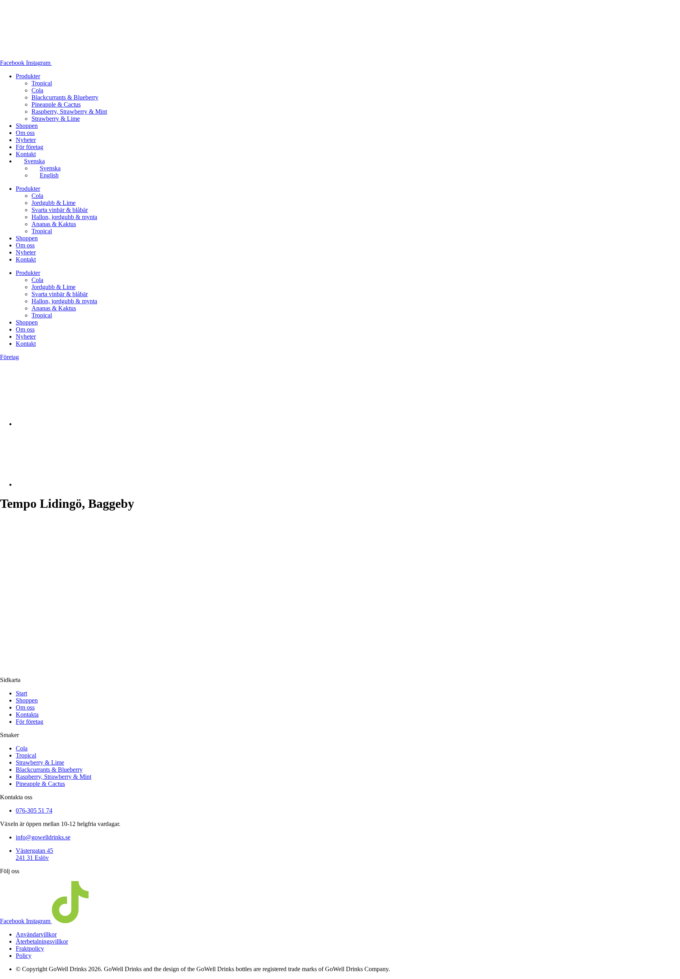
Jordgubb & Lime (53, 202)
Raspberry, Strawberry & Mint (69, 111)
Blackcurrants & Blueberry (64, 97)
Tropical (41, 83)
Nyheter (26, 139)
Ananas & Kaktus (53, 224)
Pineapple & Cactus (56, 104)
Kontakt (26, 154)
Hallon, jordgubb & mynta (64, 217)
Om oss (25, 132)
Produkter (28, 76)
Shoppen (27, 125)
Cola (37, 90)
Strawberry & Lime (55, 118)
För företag (29, 147)
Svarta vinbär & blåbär (59, 209)
